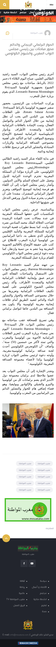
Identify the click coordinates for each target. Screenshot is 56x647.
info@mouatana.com (19, 635)
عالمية (22, 593)
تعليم (44, 605)
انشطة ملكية (40, 599)
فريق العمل (19, 605)
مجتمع (43, 593)
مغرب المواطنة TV (15, 599)
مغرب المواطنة (44, 463)
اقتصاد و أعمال (39, 587)
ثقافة (22, 581)
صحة (44, 612)
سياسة (43, 581)
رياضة (22, 587)
